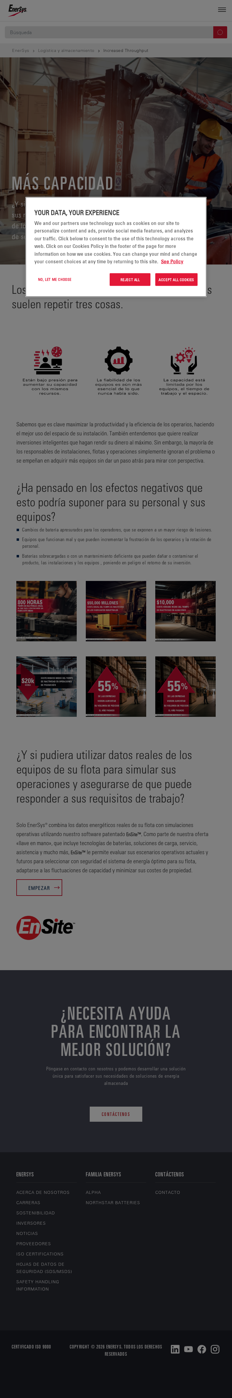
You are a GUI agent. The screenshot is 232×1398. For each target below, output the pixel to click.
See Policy (172, 261)
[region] (116, 247)
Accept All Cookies (176, 279)
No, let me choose (55, 279)
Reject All (130, 279)
